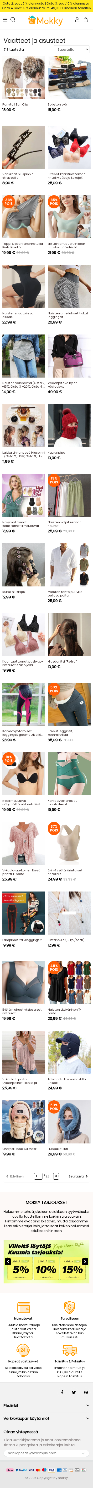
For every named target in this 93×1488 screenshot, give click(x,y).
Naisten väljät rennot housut (64, 524)
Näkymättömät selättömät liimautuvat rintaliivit (20, 526)
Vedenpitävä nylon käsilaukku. (63, 385)
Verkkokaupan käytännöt (26, 1418)
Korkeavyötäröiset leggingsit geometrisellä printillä (21, 735)
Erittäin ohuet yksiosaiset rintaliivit (22, 1011)
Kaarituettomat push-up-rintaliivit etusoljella (22, 663)
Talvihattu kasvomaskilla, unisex (67, 1081)
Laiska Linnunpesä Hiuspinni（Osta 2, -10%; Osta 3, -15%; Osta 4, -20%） (23, 456)
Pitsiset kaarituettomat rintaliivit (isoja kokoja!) (66, 176)
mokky (63, 1478)
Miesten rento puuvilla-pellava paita (66, 594)
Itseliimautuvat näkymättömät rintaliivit (21, 802)
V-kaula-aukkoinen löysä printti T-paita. (21, 872)
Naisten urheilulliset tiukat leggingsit (68, 315)
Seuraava (76, 1176)
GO (56, 1176)
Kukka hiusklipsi (14, 592)
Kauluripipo (56, 452)
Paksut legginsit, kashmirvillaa (60, 733)
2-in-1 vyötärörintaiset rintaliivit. (65, 872)
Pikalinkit (11, 1405)
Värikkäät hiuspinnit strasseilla (17, 176)
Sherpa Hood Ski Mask (19, 1149)
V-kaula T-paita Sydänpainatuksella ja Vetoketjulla (19, 1083)
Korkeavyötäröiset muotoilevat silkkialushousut (62, 804)
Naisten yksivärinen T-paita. (65, 1011)
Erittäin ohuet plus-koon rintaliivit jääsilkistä (66, 245)
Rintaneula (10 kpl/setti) (66, 940)
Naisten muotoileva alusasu (17, 315)
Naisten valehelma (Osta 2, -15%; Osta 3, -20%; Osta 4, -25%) (23, 386)
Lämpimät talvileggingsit (22, 940)
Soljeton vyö (57, 104)
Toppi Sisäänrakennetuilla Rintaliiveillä (22, 245)
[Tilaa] (83, 1453)
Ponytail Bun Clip (15, 104)
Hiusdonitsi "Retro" (62, 661)
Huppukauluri (58, 1149)
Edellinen (17, 1176)
